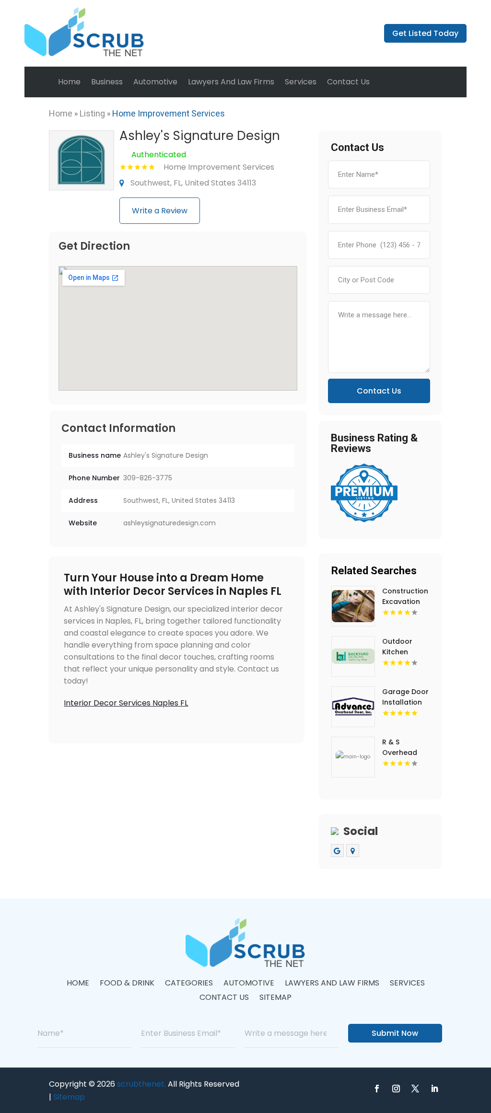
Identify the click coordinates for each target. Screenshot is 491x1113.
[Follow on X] (415, 1088)
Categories (189, 984)
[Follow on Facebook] (377, 1088)
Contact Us (348, 81)
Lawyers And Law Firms (231, 81)
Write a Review (159, 210)
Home (69, 81)
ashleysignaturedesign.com (169, 523)
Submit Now (395, 1033)
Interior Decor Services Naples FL (126, 702)
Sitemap (275, 998)
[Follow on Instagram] (396, 1088)
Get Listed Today (425, 33)
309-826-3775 (147, 478)
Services (300, 81)
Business (107, 81)
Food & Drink (127, 984)
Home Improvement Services (168, 113)
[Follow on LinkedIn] (434, 1088)
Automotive (155, 81)
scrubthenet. (141, 1084)
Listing (92, 113)
